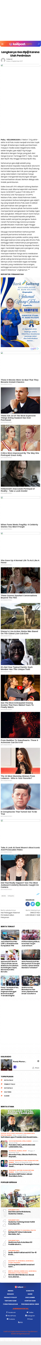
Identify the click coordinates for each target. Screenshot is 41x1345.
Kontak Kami (30, 1301)
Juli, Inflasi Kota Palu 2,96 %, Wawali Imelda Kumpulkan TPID (9, 943)
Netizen (19, 1170)
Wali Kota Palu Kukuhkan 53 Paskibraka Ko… (20, 1243)
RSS (21, 1322)
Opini (24, 1141)
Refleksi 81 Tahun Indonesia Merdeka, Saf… (20, 1233)
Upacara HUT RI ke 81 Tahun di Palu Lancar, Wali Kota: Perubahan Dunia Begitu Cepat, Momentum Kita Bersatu (9, 966)
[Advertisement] (20, 20)
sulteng (7, 1092)
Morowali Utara (21, 1160)
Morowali (19, 1133)
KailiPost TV (18, 1230)
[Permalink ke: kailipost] (3, 60)
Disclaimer (30, 1297)
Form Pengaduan (10, 1304)
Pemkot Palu (9, 1084)
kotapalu (11, 896)
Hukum (3, 1133)
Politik (3, 1135)
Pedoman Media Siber (30, 1304)
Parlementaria (29, 1133)
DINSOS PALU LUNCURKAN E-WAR (33, 912)
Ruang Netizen (33, 1160)
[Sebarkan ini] (27, 904)
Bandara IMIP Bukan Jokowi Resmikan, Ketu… (20, 1175)
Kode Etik (30, 1291)
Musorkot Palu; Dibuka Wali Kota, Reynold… (23, 1156)
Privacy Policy (10, 1297)
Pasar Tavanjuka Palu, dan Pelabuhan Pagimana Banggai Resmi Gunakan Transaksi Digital (10, 991)
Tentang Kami (10, 1301)
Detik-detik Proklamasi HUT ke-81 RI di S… (22, 1254)
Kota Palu (8, 1080)
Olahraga (12, 1151)
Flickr (31, 1319)
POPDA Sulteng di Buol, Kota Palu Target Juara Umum (31, 943)
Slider (6, 1096)
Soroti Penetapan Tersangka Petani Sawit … (24, 1165)
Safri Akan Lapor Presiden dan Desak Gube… (19, 1137)
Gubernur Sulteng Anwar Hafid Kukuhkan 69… (21, 1223)
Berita (10, 1230)
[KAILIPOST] (20, 44)
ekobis (3, 896)
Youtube (12, 1319)
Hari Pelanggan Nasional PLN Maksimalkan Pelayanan (10, 914)
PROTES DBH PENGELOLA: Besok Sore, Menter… (21, 1276)
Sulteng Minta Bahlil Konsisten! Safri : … (21, 1266)
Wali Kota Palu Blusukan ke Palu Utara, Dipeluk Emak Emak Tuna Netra (30, 990)
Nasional (26, 1230)
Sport (24, 1151)
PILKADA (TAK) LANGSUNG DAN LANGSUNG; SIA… (22, 1146)
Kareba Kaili (23, 1271)
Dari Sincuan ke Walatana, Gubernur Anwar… (19, 1213)
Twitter (31, 1312)
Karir (30, 1294)
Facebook (12, 1312)
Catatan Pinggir (15, 1141)
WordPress (12, 1316)
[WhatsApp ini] (38, 904)
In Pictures (11, 1133)
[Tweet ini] (32, 904)
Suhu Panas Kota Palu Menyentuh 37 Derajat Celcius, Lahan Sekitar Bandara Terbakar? (31, 964)
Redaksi (10, 1294)
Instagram (31, 1316)
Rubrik (9, 1135)
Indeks (10, 1291)
